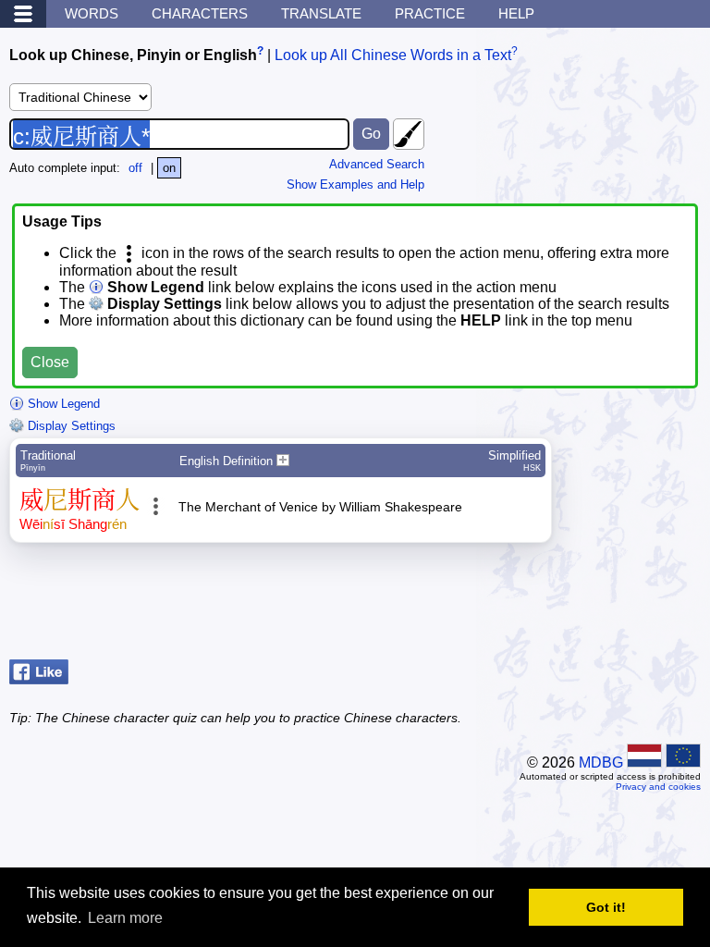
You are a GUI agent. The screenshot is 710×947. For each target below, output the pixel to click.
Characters (200, 13)
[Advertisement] (553, 606)
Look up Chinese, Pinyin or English (133, 55)
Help (516, 13)
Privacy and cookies (658, 786)
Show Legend (62, 404)
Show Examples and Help (355, 184)
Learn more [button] (125, 918)
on (169, 168)
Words (91, 13)
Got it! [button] (606, 907)
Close (50, 362)
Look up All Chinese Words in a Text (393, 55)
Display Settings (70, 426)
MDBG (601, 762)
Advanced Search (376, 164)
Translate (321, 13)
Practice (430, 13)
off (135, 168)
